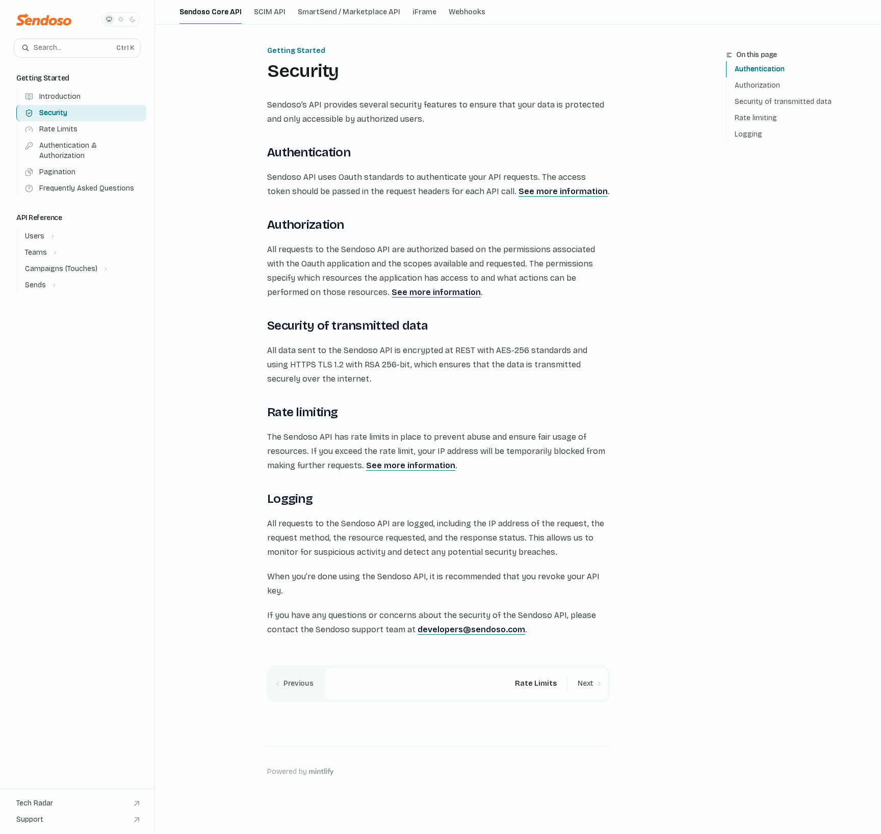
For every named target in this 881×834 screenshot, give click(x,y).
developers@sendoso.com (471, 629)
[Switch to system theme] (109, 19)
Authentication (760, 69)
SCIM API (270, 12)
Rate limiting (756, 118)
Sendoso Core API (210, 12)
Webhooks (467, 12)
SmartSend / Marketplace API (349, 12)
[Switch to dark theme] (132, 19)
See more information (563, 191)
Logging (748, 134)
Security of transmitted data (783, 101)
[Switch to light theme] (121, 19)
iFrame (424, 12)
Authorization (757, 85)
